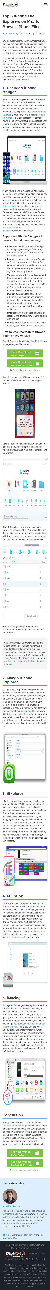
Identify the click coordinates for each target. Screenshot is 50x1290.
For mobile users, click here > (26, 370)
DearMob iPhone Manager (15, 1126)
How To (27, 1235)
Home (7, 1245)
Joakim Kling (12, 33)
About (14, 1245)
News (34, 1245)
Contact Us (24, 1245)
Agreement (24, 1248)
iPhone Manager (15, 1235)
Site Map (35, 1248)
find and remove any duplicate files (24, 661)
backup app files (28, 711)
